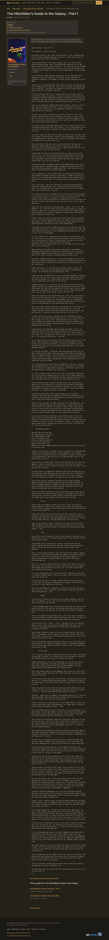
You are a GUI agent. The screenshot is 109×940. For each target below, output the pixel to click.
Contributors (57, 2)
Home (8, 8)
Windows (12, 72)
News (43, 2)
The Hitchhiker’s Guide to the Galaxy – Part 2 (45, 889)
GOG (10, 76)
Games (23, 2)
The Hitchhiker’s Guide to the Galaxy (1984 (44, 896)
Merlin (10, 25)
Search (99, 2)
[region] (66, 460)
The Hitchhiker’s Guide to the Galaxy (33, 8)
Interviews (49, 2)
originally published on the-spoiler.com (19, 30)
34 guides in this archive (15, 27)
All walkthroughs (35, 908)
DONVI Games (11, 933)
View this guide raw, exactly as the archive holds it (44, 878)
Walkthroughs (31, 2)
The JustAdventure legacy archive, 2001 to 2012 (18, 935)
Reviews (38, 2)
